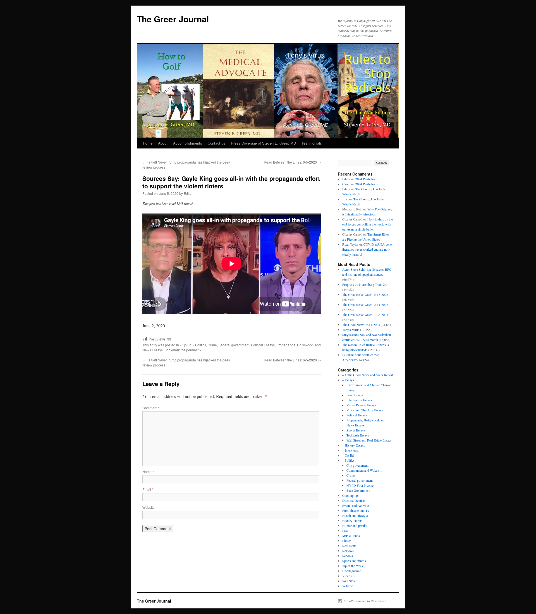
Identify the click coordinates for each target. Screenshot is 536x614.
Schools (347, 555)
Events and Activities (356, 505)
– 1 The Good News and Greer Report (367, 375)
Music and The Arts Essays (364, 410)
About (163, 143)
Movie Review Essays (361, 405)
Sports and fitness (354, 560)
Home (147, 143)
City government (357, 465)
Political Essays (263, 344)
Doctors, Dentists (353, 500)
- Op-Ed (186, 344)
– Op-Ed (348, 455)
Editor (188, 193)
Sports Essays (355, 430)
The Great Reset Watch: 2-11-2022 (365, 304)
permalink (193, 349)
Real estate (349, 545)
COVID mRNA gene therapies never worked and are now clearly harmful (367, 249)
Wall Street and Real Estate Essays (369, 440)
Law (345, 530)
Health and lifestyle (355, 515)
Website (148, 507)
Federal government (234, 344)
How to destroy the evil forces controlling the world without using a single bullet (367, 224)
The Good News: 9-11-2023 (361, 324)
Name (148, 471)
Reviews (348, 550)
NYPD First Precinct (360, 485)
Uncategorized (351, 571)
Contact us (216, 143)
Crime (212, 344)
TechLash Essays (357, 435)
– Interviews (350, 450)
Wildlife (347, 586)
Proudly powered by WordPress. (365, 601)
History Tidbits (352, 520)
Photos (346, 540)
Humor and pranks (354, 525)
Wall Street (349, 581)
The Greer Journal (173, 19)
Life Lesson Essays (359, 400)
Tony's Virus (350, 329)
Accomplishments (187, 143)
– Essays (348, 380)
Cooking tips (350, 495)
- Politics (199, 344)
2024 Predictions (366, 179)
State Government (358, 490)
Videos (347, 576)
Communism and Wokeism (364, 470)
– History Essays (353, 445)
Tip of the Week (352, 565)
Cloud (346, 184)
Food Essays (354, 395)
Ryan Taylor (350, 244)
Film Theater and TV (356, 510)
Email (147, 489)
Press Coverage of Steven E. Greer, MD (263, 143)
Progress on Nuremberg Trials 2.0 (364, 284)
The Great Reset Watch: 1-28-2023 (365, 314)
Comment (150, 407)
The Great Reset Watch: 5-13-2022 (365, 294)
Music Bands (351, 535)
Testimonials (312, 143)
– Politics (348, 460)
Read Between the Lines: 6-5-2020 (292, 162)
